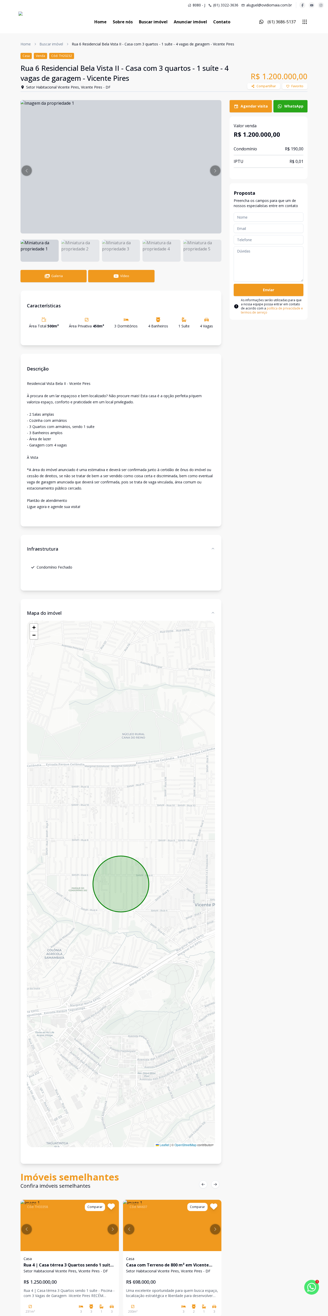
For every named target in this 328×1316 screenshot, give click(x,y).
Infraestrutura (42, 549)
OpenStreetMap (186, 1145)
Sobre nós (123, 22)
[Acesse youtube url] (312, 5)
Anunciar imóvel (190, 22)
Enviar (268, 289)
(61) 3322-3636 (225, 5)
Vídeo (124, 276)
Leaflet (164, 1145)
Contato (221, 22)
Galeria (57, 276)
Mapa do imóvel (44, 613)
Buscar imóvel (153, 22)
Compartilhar (266, 86)
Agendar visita (254, 106)
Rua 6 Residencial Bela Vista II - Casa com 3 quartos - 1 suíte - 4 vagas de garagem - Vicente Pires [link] (153, 44)
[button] (27, 170)
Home (100, 22)
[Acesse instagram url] (321, 5)
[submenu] (305, 21)
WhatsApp (293, 106)
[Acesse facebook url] (302, 5)
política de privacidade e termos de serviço (272, 310)
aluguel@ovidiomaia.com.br (269, 5)
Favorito (297, 86)
